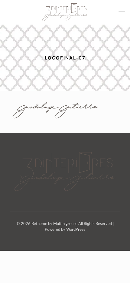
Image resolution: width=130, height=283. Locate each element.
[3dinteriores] (65, 12)
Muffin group (64, 224)
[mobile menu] (122, 12)
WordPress (75, 230)
